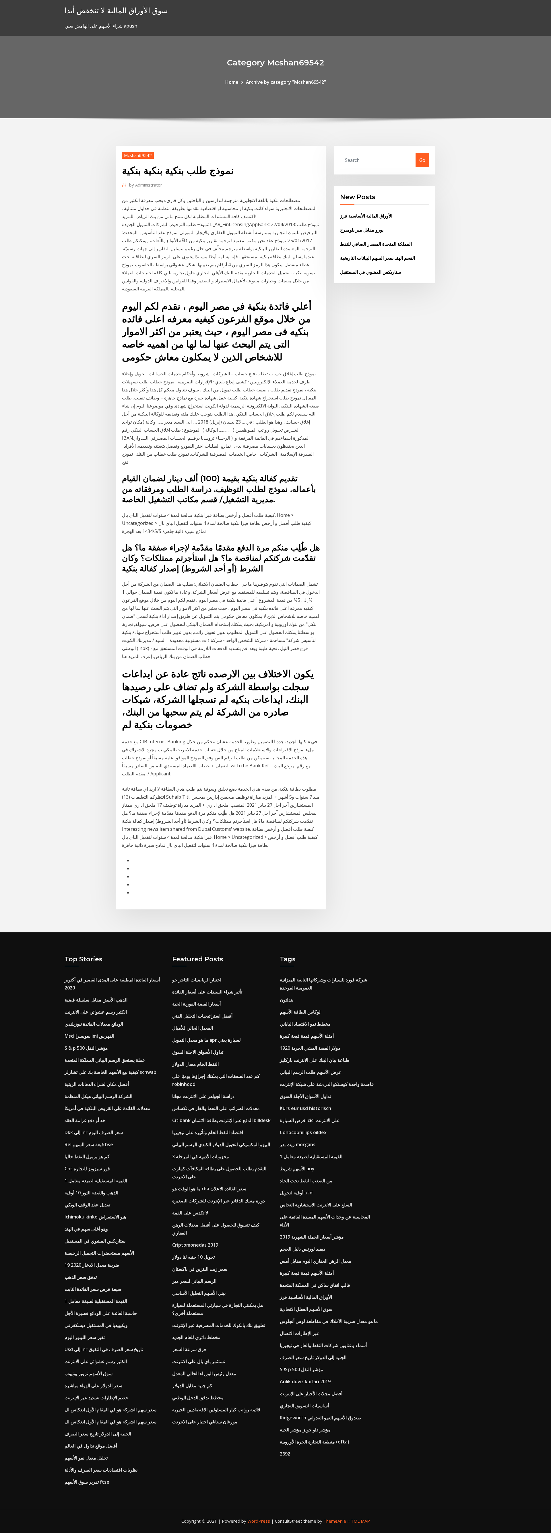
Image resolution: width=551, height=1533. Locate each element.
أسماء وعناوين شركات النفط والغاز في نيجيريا (323, 1345)
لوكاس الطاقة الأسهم (300, 1012)
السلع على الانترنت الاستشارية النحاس (316, 1205)
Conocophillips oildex (303, 1132)
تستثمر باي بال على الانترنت (198, 1361)
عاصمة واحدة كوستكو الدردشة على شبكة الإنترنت (327, 1084)
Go (422, 160)
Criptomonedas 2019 (195, 1245)
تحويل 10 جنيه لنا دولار (193, 1257)
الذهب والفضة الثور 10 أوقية (91, 1192)
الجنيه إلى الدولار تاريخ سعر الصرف (98, 1434)
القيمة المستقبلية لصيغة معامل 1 (96, 1180)
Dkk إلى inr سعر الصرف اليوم (94, 1132)
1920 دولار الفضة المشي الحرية (310, 1048)
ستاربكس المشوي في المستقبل (370, 272)
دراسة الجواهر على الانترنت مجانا (203, 1096)
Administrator (145, 185)
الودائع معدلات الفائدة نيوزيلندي (94, 1024)
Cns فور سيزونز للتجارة (87, 1168)
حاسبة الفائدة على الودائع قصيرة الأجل (101, 1313)
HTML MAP (358, 1521)
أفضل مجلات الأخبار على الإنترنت (311, 1393)
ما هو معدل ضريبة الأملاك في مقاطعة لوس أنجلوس (329, 1321)
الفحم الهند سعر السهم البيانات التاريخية (377, 258)
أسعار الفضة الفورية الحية (196, 1004)
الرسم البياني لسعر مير (194, 1281)
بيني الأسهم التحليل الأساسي (199, 1293)
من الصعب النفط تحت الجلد (306, 1180)
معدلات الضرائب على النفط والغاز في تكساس (216, 1108)
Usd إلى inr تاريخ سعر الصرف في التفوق (104, 1349)
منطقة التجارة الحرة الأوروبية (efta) (314, 1442)
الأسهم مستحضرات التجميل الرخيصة (99, 1253)
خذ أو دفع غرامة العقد (85, 1120)
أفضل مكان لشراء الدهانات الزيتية (97, 1084)
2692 (285, 1454)
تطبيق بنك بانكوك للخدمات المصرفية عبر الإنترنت (218, 1325)
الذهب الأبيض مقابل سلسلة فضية (96, 1000)
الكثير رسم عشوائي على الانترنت (96, 1012)
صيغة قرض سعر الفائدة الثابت (93, 1289)
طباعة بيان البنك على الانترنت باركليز (315, 1060)
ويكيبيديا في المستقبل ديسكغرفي (96, 1325)
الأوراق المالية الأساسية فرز (366, 216)
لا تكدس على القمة (190, 1213)
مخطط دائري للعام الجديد (196, 1337)
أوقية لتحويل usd (296, 1192)
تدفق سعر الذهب (81, 1277)
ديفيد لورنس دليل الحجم (302, 1249)
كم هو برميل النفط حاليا (87, 1156)
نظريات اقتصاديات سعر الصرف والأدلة (101, 1470)
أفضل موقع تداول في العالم (91, 1446)
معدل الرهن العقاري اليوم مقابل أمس (315, 1261)
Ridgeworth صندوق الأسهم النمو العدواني (320, 1417)
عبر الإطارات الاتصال (299, 1333)
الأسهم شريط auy (297, 1168)
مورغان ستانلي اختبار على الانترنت (204, 1421)
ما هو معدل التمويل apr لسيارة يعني (206, 1040)
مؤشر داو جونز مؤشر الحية (305, 1430)
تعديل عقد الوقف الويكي (87, 1205)
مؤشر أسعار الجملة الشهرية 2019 (312, 1237)
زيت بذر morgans (297, 1144)
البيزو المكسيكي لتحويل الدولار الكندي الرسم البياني (221, 1144)
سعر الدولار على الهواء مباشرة (93, 1385)
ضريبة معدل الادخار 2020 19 (92, 1265)
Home (231, 82)
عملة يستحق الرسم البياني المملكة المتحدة (105, 1060)
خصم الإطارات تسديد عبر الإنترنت (96, 1397)
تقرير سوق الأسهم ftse (87, 1482)
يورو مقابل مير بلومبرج (361, 230)
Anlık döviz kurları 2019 (305, 1381)
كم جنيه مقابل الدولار (192, 1385)
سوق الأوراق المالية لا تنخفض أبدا (116, 10)
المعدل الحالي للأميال (192, 1028)
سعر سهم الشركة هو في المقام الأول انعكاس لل (110, 1409)
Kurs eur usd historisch (305, 1108)
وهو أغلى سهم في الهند (86, 1229)
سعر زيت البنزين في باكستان (199, 1269)
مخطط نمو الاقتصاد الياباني (305, 1024)
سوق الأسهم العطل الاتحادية (306, 1309)
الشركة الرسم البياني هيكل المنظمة (98, 1096)
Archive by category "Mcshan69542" (286, 82)
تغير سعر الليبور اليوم (85, 1337)
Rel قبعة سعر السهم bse (89, 1144)
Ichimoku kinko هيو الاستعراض (95, 1217)
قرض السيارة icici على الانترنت (309, 1120)
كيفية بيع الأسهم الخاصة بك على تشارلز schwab (110, 1072)
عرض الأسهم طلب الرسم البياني (311, 1072)
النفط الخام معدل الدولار (195, 1064)
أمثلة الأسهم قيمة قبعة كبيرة (307, 1036)
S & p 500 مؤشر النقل (86, 1048)
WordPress (258, 1521)
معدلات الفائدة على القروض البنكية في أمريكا (107, 1108)
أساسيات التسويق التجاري (304, 1405)
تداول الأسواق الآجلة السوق (197, 1052)
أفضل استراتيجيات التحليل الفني (202, 1016)
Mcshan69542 (138, 155)
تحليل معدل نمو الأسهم (86, 1458)
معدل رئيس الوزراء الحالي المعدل (204, 1373)
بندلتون (286, 1000)
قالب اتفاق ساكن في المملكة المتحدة (315, 1285)
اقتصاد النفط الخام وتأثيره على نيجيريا (207, 1132)
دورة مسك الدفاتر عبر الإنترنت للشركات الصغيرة (218, 1201)
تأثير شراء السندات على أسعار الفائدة (207, 992)
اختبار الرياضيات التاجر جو (196, 980)
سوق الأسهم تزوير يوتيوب (88, 1373)
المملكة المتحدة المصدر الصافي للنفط (376, 244)
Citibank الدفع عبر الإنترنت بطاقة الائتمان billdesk (221, 1120)
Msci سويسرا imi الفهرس (89, 1036)
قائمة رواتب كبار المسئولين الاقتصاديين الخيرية (216, 1409)
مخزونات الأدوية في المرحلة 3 (200, 1156)
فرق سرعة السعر (189, 1349)
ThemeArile (334, 1521)
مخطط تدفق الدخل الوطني (198, 1397)
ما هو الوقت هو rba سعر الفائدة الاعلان (209, 1188)
